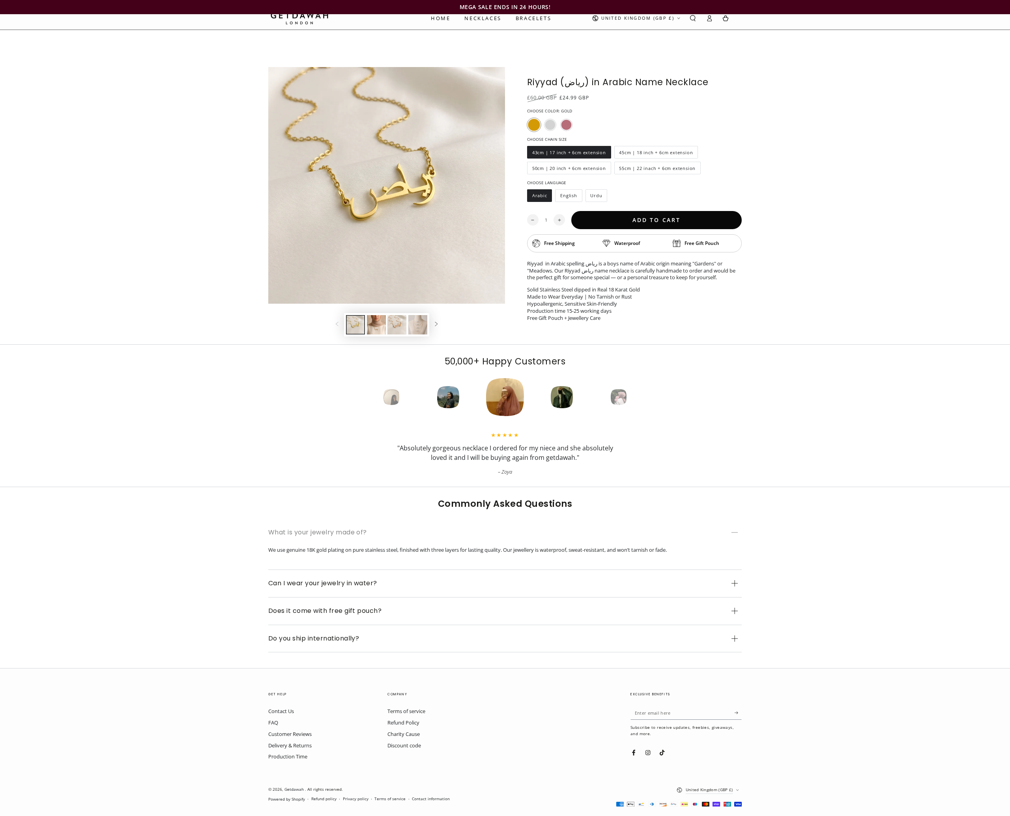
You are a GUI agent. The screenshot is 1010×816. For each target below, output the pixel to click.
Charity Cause (403, 734)
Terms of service (406, 711)
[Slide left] (337, 325)
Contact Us (281, 711)
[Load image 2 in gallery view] (376, 324)
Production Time (287, 756)
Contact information (431, 798)
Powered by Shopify (286, 799)
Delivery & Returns (290, 745)
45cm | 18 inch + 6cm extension (656, 154)
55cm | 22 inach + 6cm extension (657, 169)
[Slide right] (436, 325)
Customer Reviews (290, 734)
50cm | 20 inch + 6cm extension (569, 169)
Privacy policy (355, 798)
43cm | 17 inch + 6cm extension (569, 154)
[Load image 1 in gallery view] (355, 324)
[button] (693, 18)
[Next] (633, 397)
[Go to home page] (299, 18)
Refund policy (324, 798)
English (571, 197)
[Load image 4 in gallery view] (417, 324)
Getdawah (294, 789)
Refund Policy (403, 722)
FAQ (273, 722)
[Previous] (377, 397)
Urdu (599, 197)
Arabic (542, 197)
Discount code (404, 745)
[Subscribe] (738, 712)
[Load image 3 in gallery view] (396, 324)
